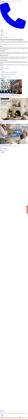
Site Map (2, 416)
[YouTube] (14, 267)
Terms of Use (2, 414)
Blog (1, 31)
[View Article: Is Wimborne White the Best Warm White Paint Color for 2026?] (14, 109)
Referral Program (2, 151)
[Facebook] (14, 210)
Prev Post (2, 66)
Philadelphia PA (2, 30)
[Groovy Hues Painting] (3, 2)
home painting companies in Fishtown (8, 44)
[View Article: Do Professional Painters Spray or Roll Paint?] (14, 134)
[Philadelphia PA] (3, 149)
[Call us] (13, 28)
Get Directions (1, 150)
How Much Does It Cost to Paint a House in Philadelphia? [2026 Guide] (9, 95)
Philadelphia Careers (3, 152)
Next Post (2, 67)
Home (1, 29)
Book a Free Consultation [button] (2, 410)
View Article (1, 97)
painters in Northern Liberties (10, 64)
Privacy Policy (2, 415)
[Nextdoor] (14, 324)
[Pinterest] (14, 381)
